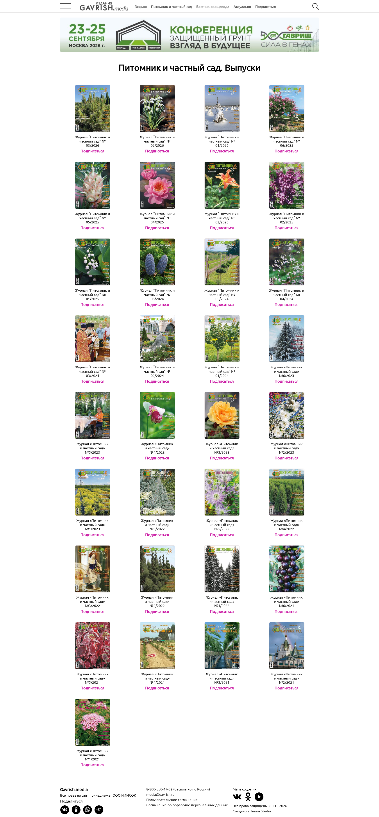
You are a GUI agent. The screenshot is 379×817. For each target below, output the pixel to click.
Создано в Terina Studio (252, 811)
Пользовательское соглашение (172, 799)
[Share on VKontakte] (64, 809)
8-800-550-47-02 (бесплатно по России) (178, 789)
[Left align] (100, 6)
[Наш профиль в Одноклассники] (248, 799)
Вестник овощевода (212, 6)
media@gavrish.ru (160, 794)
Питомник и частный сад (171, 6)
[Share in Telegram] (99, 809)
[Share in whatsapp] (87, 809)
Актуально (242, 6)
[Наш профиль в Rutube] (259, 799)
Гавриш (141, 6)
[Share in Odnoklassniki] (76, 809)
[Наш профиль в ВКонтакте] (237, 799)
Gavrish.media (74, 789)
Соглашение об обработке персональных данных (187, 805)
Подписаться (265, 6)
